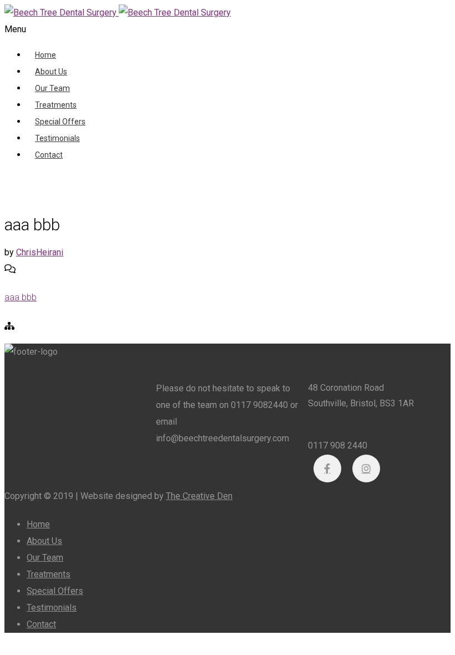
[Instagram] (366, 468)
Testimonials (57, 138)
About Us (51, 71)
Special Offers (60, 121)
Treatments (56, 104)
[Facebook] (327, 468)
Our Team (52, 88)
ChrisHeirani (39, 252)
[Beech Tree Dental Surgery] (117, 12)
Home (45, 55)
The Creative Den (199, 496)
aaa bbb (20, 297)
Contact (49, 154)
